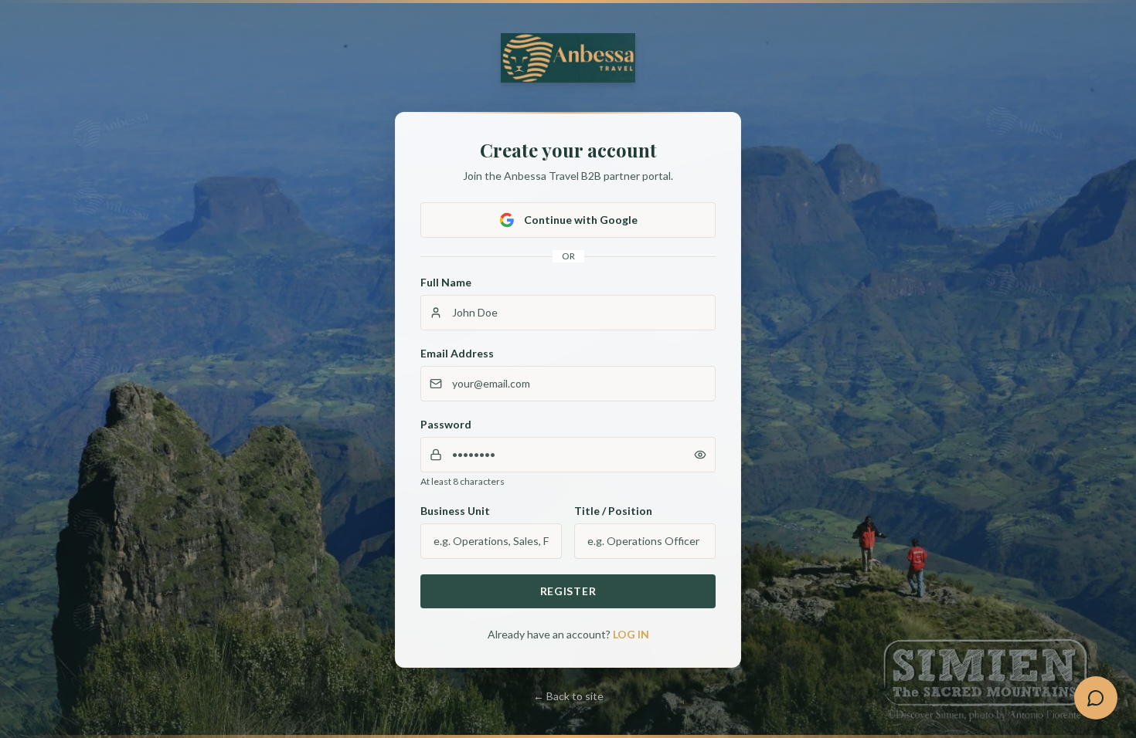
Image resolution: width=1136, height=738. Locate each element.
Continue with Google (581, 219)
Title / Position (613, 510)
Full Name (445, 282)
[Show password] (700, 455)
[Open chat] (1095, 697)
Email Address (457, 353)
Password (445, 424)
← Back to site (568, 695)
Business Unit (455, 510)
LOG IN (631, 634)
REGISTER (568, 591)
